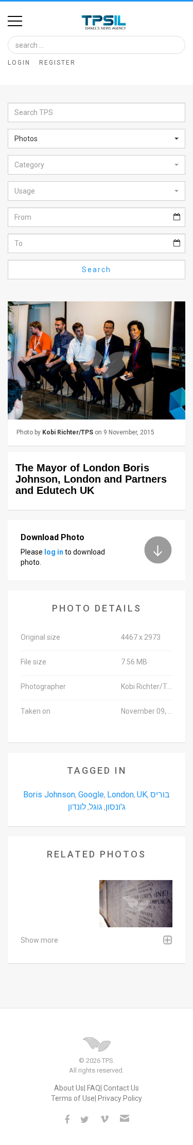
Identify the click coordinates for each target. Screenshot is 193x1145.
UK (142, 794)
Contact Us (121, 1088)
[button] (96, 138)
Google (91, 794)
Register (57, 62)
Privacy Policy (120, 1098)
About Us (69, 1088)
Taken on (35, 711)
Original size (40, 637)
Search (96, 269)
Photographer (43, 686)
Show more (39, 940)
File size (33, 662)
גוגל (95, 807)
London (120, 794)
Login (19, 62)
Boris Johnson (49, 794)
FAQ (93, 1088)
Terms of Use (73, 1098)
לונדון (77, 807)
